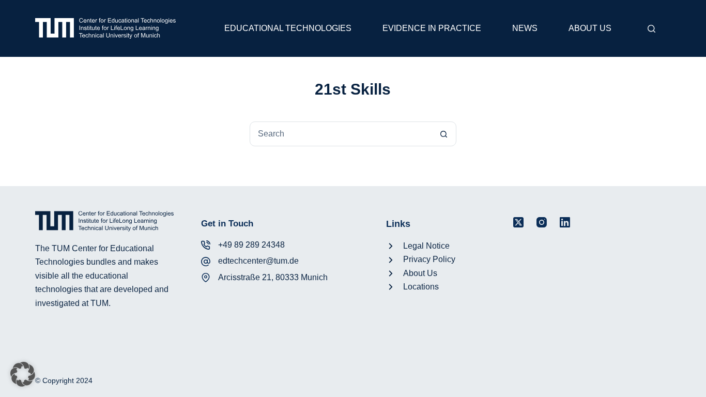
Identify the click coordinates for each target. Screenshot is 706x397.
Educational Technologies (287, 28)
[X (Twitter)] (518, 222)
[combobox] (341, 133)
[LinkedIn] (565, 222)
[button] (22, 374)
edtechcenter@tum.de (258, 260)
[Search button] (444, 134)
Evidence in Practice (431, 28)
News (525, 28)
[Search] (651, 29)
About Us (590, 28)
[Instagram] (541, 222)
